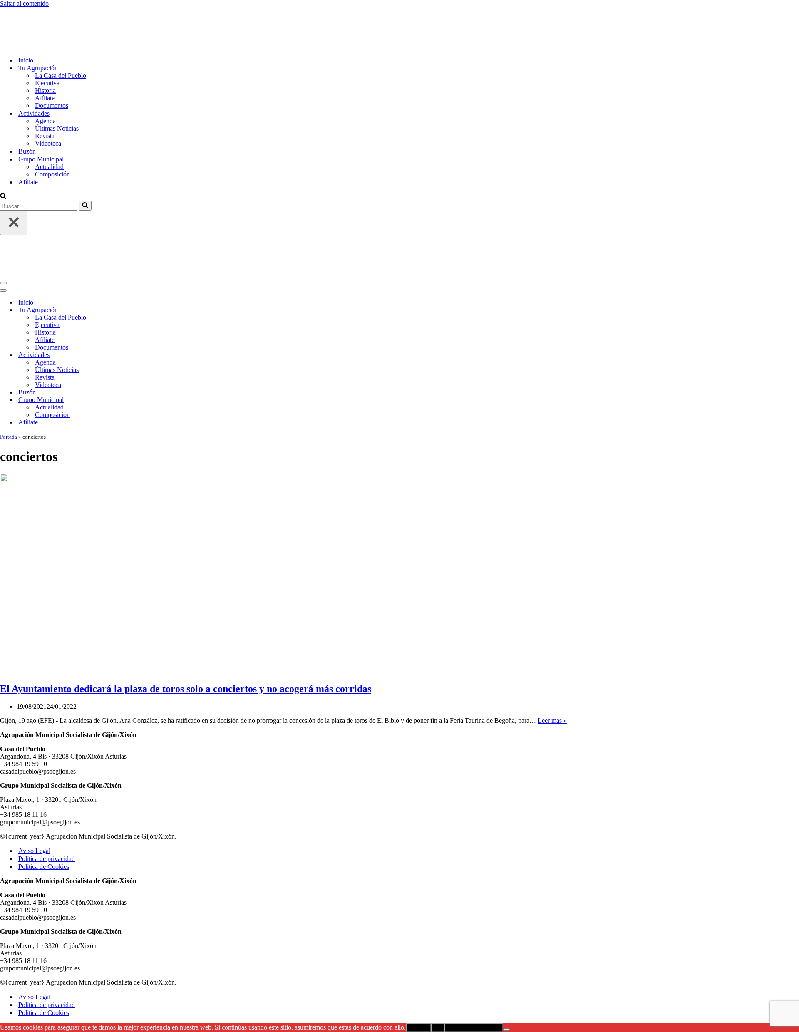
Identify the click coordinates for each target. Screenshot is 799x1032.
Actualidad (49, 132)
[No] (506, 960)
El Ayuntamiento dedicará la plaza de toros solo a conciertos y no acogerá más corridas (185, 619)
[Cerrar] (13, 188)
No (437, 958)
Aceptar (418, 958)
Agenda (45, 86)
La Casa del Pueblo (60, 41)
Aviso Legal (34, 781)
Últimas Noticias (57, 93)
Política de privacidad (46, 789)
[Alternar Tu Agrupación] (145, 241)
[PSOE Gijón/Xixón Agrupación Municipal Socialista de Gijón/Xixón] (29, 11)
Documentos (51, 70)
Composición (52, 139)
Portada (8, 368)
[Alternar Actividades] (145, 286)
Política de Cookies (43, 797)
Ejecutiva (47, 48)
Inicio (25, 25)
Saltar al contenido (24, 3)
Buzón (27, 116)
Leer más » (552, 651)
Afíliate (45, 63)
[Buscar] (3, 162)
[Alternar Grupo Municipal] (145, 331)
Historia (45, 56)
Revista (45, 101)
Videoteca (48, 108)
